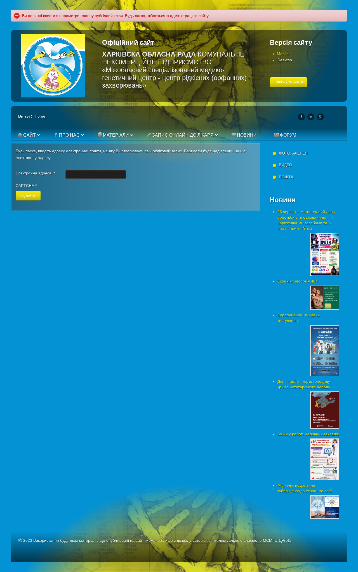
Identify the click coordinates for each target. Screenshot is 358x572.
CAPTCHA (26, 185)
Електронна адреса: (35, 173)
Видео (285, 165)
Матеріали (115, 135)
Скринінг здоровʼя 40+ (297, 281)
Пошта (286, 177)
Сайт (29, 135)
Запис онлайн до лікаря (182, 135)
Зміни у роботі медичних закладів (308, 434)
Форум (287, 135)
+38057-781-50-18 (288, 82)
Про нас (69, 135)
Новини (246, 135)
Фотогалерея (293, 153)
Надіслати (28, 195)
